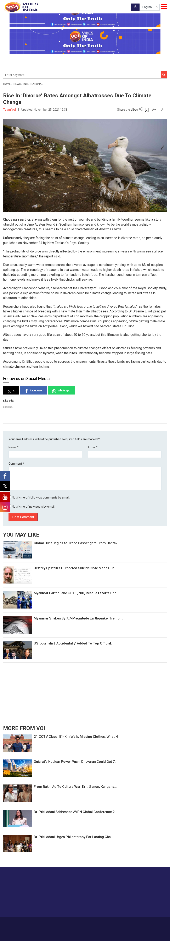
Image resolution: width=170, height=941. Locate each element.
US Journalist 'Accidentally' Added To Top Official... (73, 643)
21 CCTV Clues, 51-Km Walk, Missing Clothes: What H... (77, 736)
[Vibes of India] (20, 7)
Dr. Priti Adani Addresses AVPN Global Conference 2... (75, 812)
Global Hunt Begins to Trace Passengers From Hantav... (77, 543)
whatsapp (64, 390)
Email (92, 447)
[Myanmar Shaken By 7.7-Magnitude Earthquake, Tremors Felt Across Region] (17, 624)
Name (13, 447)
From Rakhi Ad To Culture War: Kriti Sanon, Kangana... (75, 786)
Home (7, 84)
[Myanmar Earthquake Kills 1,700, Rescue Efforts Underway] (17, 599)
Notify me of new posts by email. (33, 506)
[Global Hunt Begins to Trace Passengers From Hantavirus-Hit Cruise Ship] (17, 549)
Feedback (95, 923)
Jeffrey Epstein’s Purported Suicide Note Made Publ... (76, 568)
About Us (64, 923)
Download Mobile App (85, 935)
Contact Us (79, 923)
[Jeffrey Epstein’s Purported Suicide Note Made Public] (17, 574)
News (17, 84)
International (33, 84)
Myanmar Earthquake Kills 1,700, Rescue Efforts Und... (76, 593)
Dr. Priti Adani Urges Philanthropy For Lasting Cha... (73, 837)
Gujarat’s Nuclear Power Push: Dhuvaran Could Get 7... (75, 761)
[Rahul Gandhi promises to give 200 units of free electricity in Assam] (17, 743)
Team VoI (9, 109)
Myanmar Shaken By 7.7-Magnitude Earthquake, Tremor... (78, 618)
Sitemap (127, 923)
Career (52, 923)
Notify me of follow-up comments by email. (41, 497)
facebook (36, 390)
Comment (16, 463)
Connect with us (146, 905)
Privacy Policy (112, 923)
